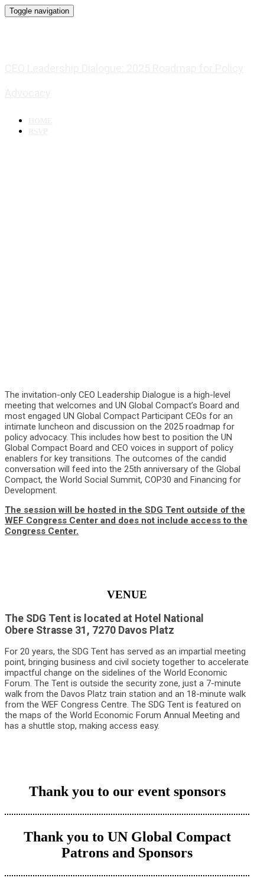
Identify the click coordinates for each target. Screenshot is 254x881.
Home (40, 120)
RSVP (38, 131)
